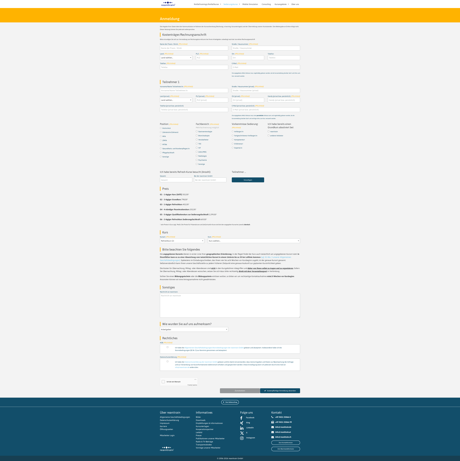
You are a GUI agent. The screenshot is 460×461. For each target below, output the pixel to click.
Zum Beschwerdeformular (286, 449)
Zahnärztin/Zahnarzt (170, 132)
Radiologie (202, 156)
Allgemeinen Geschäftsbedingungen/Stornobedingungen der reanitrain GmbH (214, 348)
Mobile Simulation (250, 4)
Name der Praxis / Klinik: (173, 44)
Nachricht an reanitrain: (169, 292)
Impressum (165, 423)
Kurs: (214, 237)
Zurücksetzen (240, 391)
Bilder (198, 417)
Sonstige (165, 157)
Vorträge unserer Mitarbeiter (208, 448)
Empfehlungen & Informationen (209, 423)
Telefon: (271, 54)
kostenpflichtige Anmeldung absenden (281, 391)
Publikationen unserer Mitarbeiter (210, 438)
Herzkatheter (203, 140)
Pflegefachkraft (168, 153)
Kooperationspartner (204, 429)
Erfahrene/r (238, 144)
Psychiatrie (202, 160)
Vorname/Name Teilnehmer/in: (176, 86)
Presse (198, 435)
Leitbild (199, 432)
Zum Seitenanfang (231, 402)
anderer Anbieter (276, 136)
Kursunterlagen (202, 426)
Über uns (295, 4)
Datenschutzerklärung (169, 420)
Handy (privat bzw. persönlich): (284, 96)
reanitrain (274, 132)
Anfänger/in (238, 132)
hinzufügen (248, 180)
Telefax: (167, 63)
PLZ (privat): (205, 96)
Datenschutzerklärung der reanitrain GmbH (201, 362)
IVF (199, 148)
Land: (166, 54)
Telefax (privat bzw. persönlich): (172, 106)
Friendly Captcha (192, 385)
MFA (164, 136)
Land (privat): (169, 96)
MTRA (164, 144)
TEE (199, 144)
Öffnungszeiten (166, 429)
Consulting (266, 4)
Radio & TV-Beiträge (204, 442)
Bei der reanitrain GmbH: (203, 176)
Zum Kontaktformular (286, 443)
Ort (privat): (241, 96)
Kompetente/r (239, 140)
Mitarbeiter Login (167, 435)
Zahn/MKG (202, 152)
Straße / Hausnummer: (245, 44)
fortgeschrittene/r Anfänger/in (245, 136)
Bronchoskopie (204, 136)
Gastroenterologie (205, 132)
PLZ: (202, 54)
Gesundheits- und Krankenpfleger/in (176, 149)
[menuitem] (207, 4)
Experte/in (238, 148)
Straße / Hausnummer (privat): (248, 86)
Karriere (163, 426)
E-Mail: (266, 69)
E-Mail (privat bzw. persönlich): (263, 112)
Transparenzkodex (204, 445)
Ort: (238, 54)
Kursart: (167, 237)
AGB (221, 343)
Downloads (200, 420)
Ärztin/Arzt (166, 128)
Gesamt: (163, 176)
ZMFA (164, 140)
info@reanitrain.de (182, 367)
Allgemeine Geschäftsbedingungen (175, 417)
